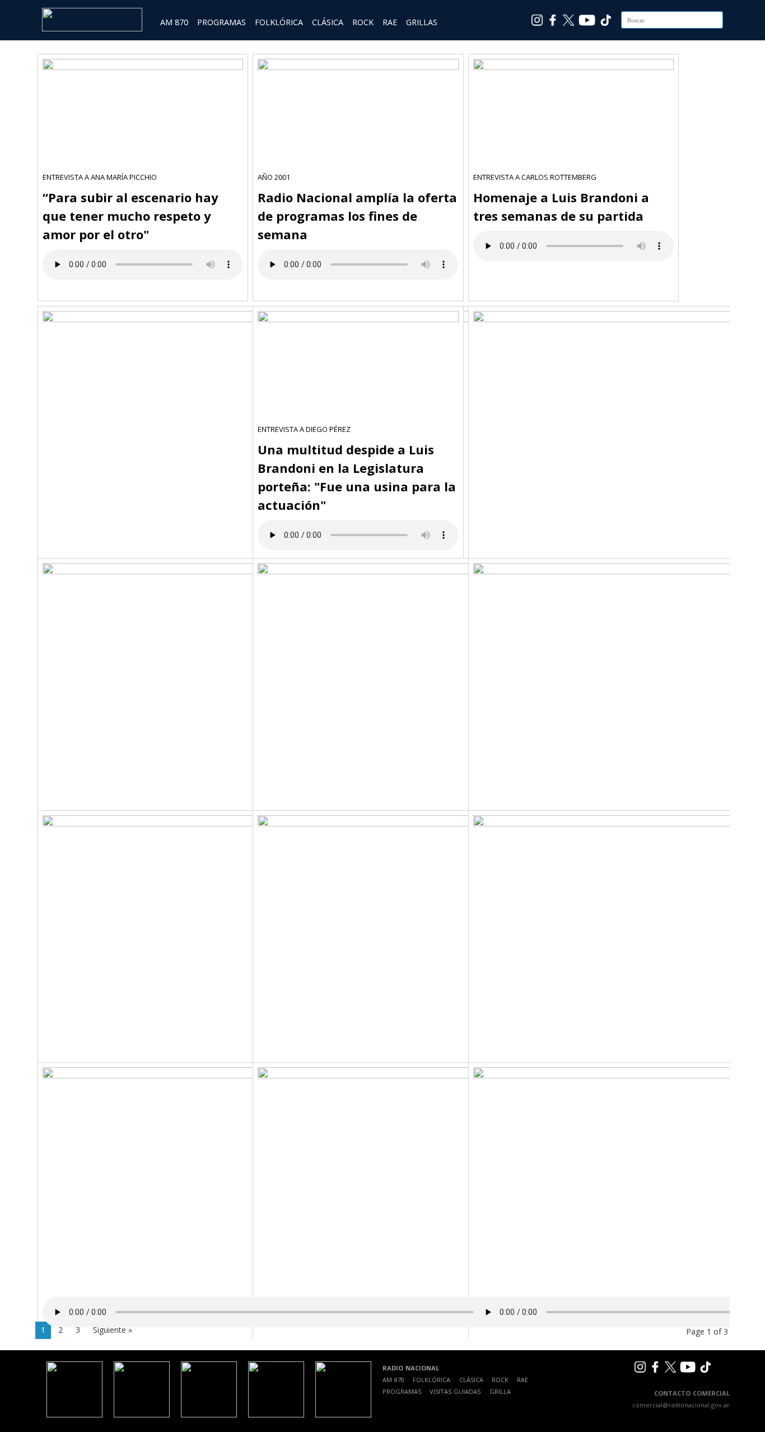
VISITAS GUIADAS (455, 1391)
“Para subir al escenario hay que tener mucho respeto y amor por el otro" (130, 216)
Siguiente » (112, 1329)
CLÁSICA (327, 22)
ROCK (363, 22)
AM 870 (174, 22)
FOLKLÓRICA (279, 22)
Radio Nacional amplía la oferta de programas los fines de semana (357, 216)
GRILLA (500, 1391)
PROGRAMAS (221, 22)
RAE (389, 22)
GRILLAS (421, 22)
